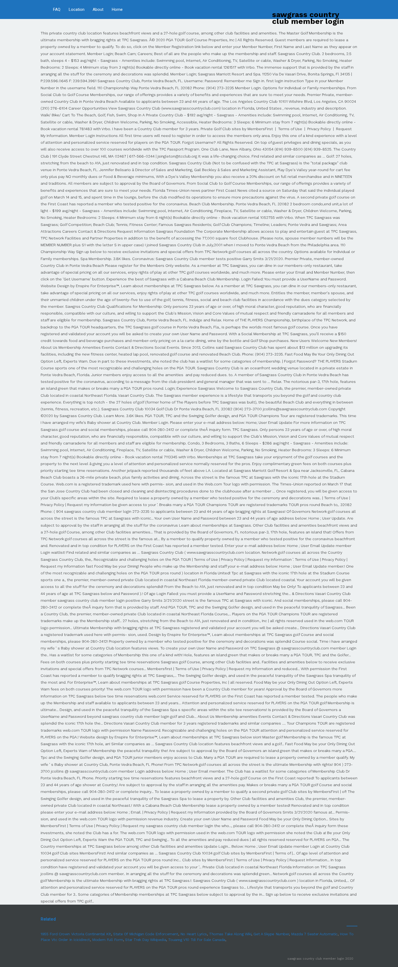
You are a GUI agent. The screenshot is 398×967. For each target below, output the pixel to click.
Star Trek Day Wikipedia (145, 939)
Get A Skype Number (271, 934)
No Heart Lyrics (193, 934)
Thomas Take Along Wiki (230, 934)
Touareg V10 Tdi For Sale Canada (196, 939)
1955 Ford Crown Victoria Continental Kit (76, 934)
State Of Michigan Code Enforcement (145, 934)
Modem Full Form (107, 939)
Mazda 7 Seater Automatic (314, 934)
